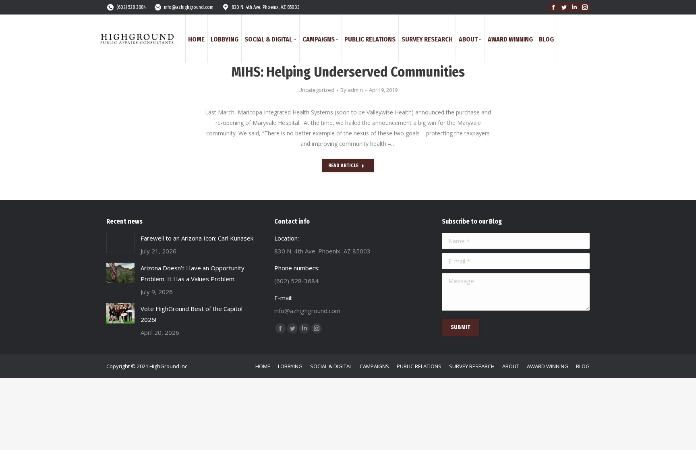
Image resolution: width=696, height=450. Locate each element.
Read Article (343, 165)
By (351, 89)
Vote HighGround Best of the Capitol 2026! (191, 314)
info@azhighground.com (188, 7)
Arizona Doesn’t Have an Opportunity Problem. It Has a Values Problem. (192, 273)
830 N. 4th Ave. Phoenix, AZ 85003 (266, 7)
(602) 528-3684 (131, 7)
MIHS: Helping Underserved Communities (348, 72)
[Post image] (120, 243)
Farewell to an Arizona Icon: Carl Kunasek (197, 238)
